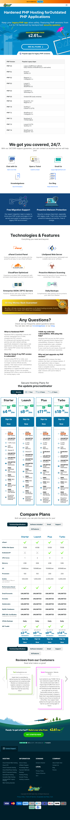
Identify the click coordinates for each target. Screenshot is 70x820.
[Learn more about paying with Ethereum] (44, 803)
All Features (35, 529)
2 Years (42, 392)
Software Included (36, 524)
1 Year (31, 392)
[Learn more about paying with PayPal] (26, 803)
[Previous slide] (3, 679)
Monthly (18, 392)
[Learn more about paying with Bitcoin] (32, 803)
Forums (55, 770)
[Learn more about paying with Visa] (7, 803)
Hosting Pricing (23, 774)
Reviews (21, 772)
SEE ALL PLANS (34, 47)
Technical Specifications (17, 524)
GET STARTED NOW (33, 734)
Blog (54, 767)
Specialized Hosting (8, 774)
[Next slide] (66, 679)
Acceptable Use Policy (43, 796)
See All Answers (17, 186)
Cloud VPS (5, 765)
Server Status (23, 762)
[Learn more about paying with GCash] (38, 807)
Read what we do (52, 186)
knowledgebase (39, 326)
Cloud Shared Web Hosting (10, 762)
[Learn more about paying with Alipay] (38, 803)
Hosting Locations (24, 779)
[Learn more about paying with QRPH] (63, 803)
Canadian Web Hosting (9, 777)
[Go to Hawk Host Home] (7, 5)
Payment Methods (24, 770)
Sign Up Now (8, 421)
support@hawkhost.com (58, 169)
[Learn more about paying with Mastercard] (13, 803)
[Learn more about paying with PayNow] (32, 807)
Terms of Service (40, 773)
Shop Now (40, 1)
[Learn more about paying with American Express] (19, 803)
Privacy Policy (40, 771)
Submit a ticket (35, 169)
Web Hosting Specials (9, 782)
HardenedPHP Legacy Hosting (9, 780)
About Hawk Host (57, 762)
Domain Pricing (23, 777)
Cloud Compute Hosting (9, 767)
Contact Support (10, 748)
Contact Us (56, 765)
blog (53, 326)
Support (58, 524)
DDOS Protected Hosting (9, 772)
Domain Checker (40, 762)
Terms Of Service (31, 796)
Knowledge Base (24, 767)
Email (49, 524)
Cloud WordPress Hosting (10, 770)
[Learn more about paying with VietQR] (51, 803)
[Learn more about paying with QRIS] (57, 803)
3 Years (54, 392)
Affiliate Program (24, 765)
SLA (37, 775)
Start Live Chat (11, 169)
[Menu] (66, 5)
